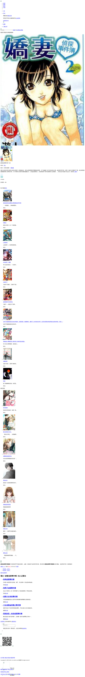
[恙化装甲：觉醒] (7, 260)
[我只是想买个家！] (9, 429)
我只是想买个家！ (7, 431)
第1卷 (6, 570)
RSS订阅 (5, 674)
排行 (4, 6)
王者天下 (5, 282)
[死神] (7, 379)
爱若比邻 (5, 480)
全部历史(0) (6, 20)
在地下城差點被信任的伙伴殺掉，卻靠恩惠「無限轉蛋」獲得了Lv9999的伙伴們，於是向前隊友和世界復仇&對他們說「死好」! (33, 321)
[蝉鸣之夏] (9, 550)
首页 (4, 3)
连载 (3, 566)
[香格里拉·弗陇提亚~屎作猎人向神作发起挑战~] (7, 339)
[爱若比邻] (9, 478)
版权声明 (13, 657)
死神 (4, 381)
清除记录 (9, 15)
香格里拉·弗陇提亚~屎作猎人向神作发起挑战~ (14, 341)
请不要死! (5, 407)
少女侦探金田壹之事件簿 (12, 605)
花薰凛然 (5, 361)
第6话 (6, 619)
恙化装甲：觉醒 (7, 262)
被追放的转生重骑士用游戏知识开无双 (12, 203)
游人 (5, 165)
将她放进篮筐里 (7, 504)
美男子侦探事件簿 (9, 588)
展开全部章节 (4, 572)
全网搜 (21, 30)
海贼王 (4, 222)
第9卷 (6, 584)
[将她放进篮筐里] (9, 502)
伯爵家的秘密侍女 (7, 456)
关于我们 (3, 657)
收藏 (2, 669)
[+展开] (75, 171)
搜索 (14, 30)
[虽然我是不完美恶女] (7, 299)
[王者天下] (7, 280)
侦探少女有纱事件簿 (10, 596)
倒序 (17, 566)
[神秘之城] (9, 526)
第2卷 (9, 566)
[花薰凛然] (7, 359)
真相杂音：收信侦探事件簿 (12, 613)
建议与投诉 (7, 657)
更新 (4, 4)
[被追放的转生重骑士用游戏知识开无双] (7, 200)
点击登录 (18, 18)
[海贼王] (7, 220)
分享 (2, 674)
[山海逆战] (7, 240)
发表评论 (24, 628)
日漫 (4, 7)
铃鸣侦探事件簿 (8, 579)
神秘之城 (5, 528)
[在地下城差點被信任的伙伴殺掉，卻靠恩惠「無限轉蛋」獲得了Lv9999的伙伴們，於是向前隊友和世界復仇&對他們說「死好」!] (7, 319)
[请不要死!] (9, 405)
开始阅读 (5, 669)
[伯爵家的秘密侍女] (9, 454)
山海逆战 (5, 242)
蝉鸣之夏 (5, 553)
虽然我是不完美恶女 (8, 301)
